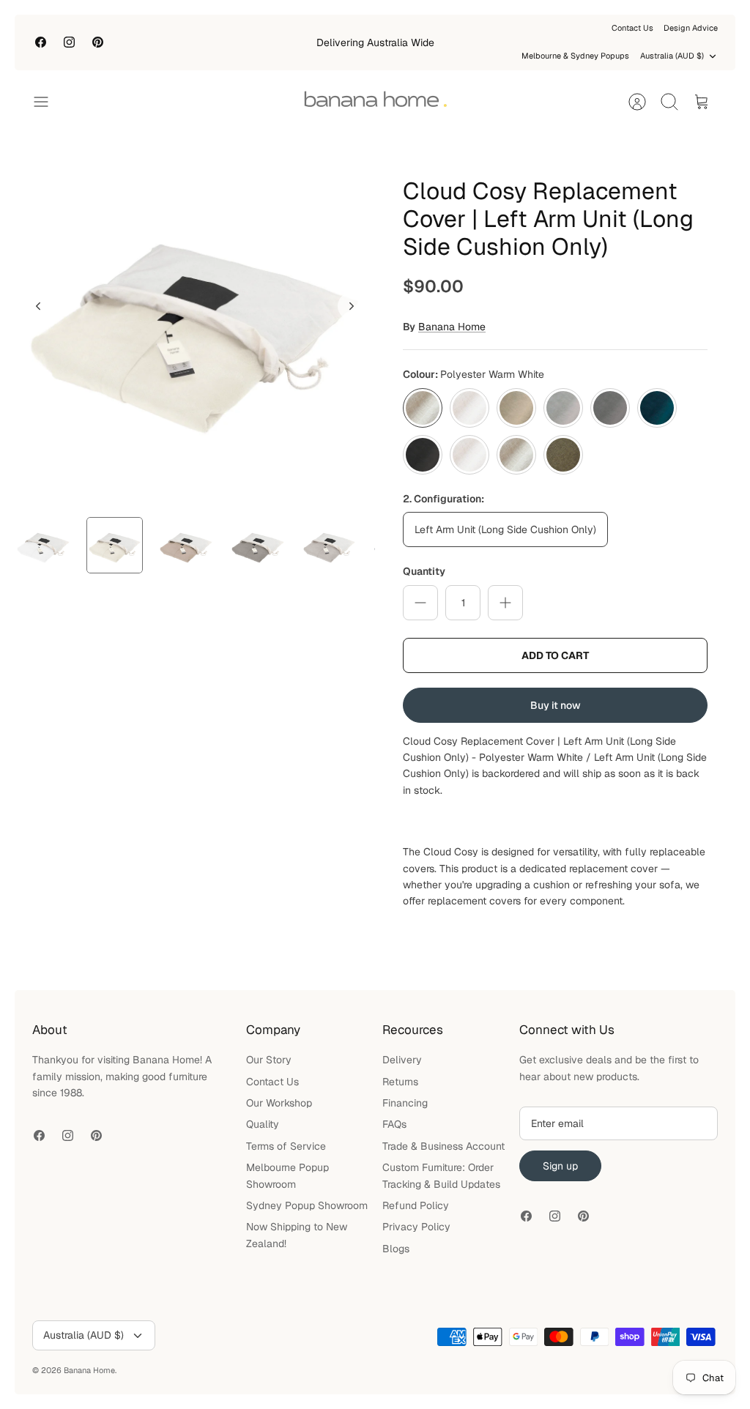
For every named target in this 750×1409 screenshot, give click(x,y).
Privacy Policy (416, 1226)
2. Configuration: (443, 498)
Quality (262, 1124)
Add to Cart (555, 655)
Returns (400, 1081)
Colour (473, 374)
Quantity (424, 571)
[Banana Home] (375, 101)
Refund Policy (415, 1205)
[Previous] (38, 306)
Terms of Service (286, 1146)
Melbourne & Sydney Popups (575, 56)
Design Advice (691, 28)
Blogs (395, 1248)
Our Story (269, 1059)
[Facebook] (40, 42)
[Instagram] (69, 42)
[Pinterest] (97, 42)
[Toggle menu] (48, 102)
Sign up (560, 1165)
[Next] (351, 306)
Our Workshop (279, 1102)
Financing (405, 1102)
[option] (195, 322)
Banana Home (452, 326)
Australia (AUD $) (672, 56)
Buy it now (555, 705)
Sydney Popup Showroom (307, 1205)
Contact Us (632, 28)
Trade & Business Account (443, 1146)
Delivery (402, 1059)
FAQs (394, 1124)
